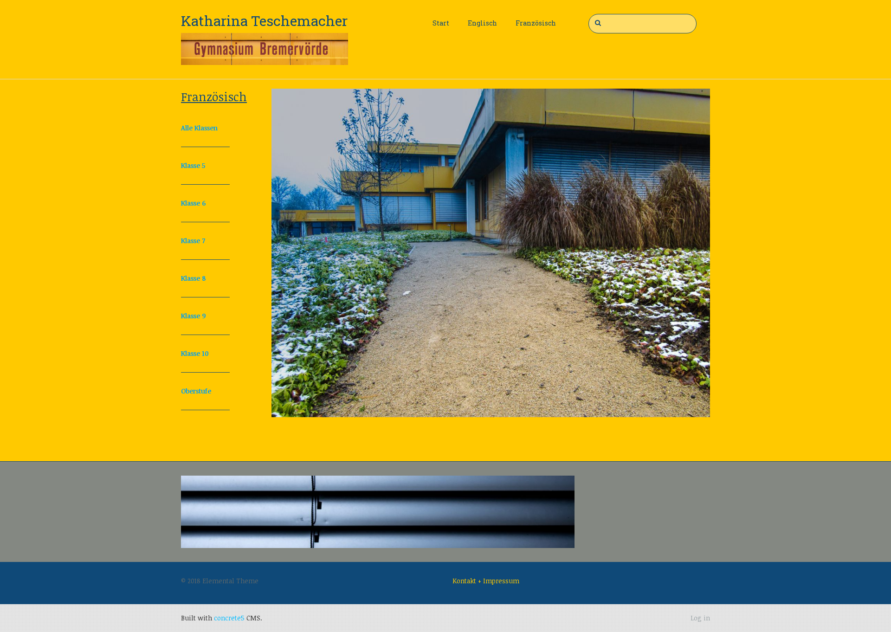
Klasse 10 (195, 353)
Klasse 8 (193, 278)
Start (441, 23)
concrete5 (229, 617)
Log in (700, 617)
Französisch (536, 23)
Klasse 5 (193, 165)
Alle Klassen (199, 127)
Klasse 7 (193, 240)
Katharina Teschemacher (264, 21)
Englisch (482, 23)
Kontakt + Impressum (485, 580)
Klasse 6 (193, 203)
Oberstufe (196, 391)
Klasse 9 (193, 315)
